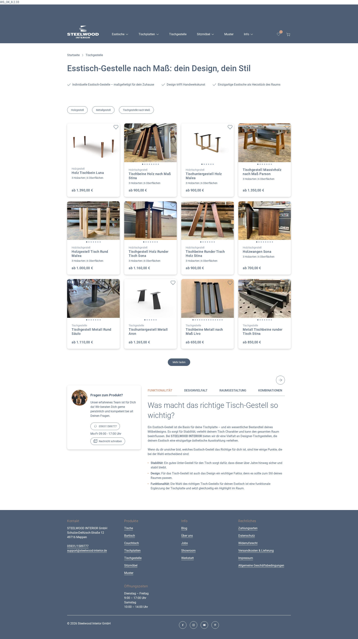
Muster (128, 573)
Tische (128, 528)
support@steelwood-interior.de (87, 550)
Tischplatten (132, 550)
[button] (142, 164)
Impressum (245, 558)
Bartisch (129, 535)
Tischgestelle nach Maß (136, 109)
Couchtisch (131, 543)
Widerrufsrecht (247, 543)
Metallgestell (103, 109)
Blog (184, 528)
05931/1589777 (78, 546)
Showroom (188, 550)
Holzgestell (77, 109)
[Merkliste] (278, 34)
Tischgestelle (133, 558)
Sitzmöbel (130, 565)
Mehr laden (179, 362)
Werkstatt (187, 558)
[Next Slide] (280, 380)
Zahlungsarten (247, 528)
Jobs (184, 543)
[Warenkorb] (288, 34)
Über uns (187, 535)
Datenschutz (246, 535)
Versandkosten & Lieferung (256, 550)
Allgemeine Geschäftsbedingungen (261, 565)
